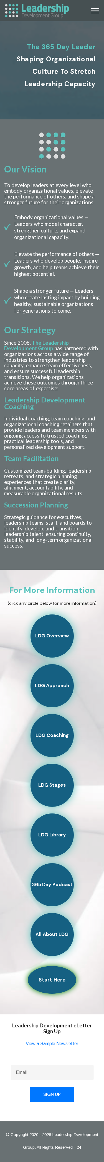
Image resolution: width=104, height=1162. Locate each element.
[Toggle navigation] (95, 11)
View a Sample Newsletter (52, 1043)
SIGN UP (52, 1094)
